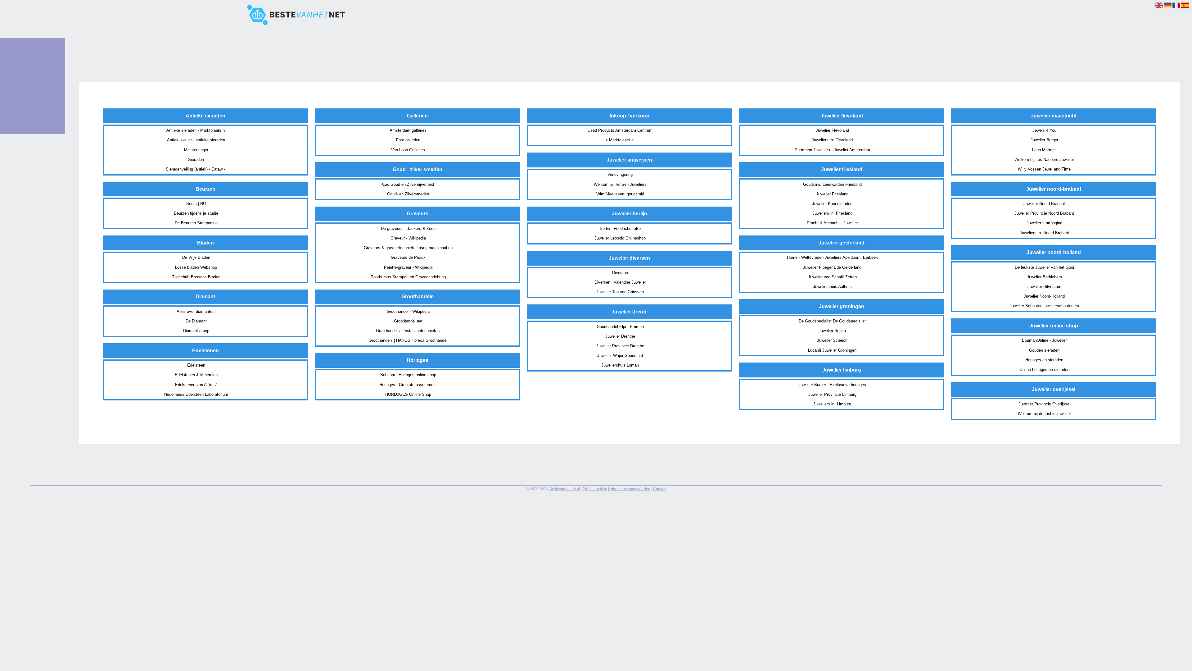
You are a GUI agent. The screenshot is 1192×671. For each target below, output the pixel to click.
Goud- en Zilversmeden (408, 194)
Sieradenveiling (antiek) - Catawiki (196, 169)
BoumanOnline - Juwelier (1044, 340)
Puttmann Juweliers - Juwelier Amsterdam (832, 150)
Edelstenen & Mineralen (196, 374)
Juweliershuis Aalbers (832, 286)
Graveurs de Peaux (408, 257)
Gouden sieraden (1044, 350)
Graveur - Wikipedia (408, 238)
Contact (659, 489)
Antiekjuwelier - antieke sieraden (196, 140)
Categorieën (22, 68)
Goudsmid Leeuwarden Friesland (832, 184)
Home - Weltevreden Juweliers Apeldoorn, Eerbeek (832, 257)
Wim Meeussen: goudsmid (620, 194)
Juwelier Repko (832, 330)
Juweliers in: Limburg (832, 404)
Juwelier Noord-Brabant (1044, 203)
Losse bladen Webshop (196, 267)
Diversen (620, 272)
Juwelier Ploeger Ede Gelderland (832, 267)
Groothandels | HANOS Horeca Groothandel (408, 340)
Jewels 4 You (1044, 130)
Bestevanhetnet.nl (564, 489)
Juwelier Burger (1044, 140)
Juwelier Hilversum (1044, 286)
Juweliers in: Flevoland (832, 140)
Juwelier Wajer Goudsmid (620, 355)
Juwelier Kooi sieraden (832, 203)
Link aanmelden (25, 80)
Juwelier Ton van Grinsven (620, 292)
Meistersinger (196, 150)
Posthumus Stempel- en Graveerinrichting (408, 277)
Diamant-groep (196, 330)
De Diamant (196, 321)
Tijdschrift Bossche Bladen (196, 277)
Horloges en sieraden (1044, 360)
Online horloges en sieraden (1044, 369)
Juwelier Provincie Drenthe (620, 346)
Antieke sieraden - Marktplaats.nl (196, 130)
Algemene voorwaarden (630, 489)
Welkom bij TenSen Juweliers (620, 184)
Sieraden (196, 159)
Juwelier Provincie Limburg (832, 394)
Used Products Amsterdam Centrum (620, 130)
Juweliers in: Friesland (832, 213)
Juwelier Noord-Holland (1044, 296)
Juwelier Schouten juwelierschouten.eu (1044, 306)
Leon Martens (1044, 150)
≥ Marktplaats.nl (620, 140)
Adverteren (21, 104)
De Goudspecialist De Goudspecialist (832, 321)
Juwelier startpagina (1044, 223)
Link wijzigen (22, 91)
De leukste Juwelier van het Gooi (1044, 267)
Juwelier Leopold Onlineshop (620, 238)
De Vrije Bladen (196, 257)
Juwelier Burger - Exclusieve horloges (832, 384)
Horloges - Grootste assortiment (408, 384)
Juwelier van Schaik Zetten (832, 277)
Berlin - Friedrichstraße (620, 228)
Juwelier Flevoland (832, 130)
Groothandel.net (408, 321)
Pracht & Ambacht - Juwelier (832, 223)
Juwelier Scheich (832, 340)
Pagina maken (595, 489)
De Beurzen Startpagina (196, 223)
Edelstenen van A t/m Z (196, 384)
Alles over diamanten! (196, 311)
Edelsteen (196, 365)
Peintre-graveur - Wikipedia (408, 267)
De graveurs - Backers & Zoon (408, 228)
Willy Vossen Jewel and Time (1044, 169)
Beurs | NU (196, 203)
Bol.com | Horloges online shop (408, 374)
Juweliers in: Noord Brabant (1044, 233)
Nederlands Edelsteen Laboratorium (196, 394)
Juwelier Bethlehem (1044, 277)
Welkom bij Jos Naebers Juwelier (1044, 159)
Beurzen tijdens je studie (196, 213)
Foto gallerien (408, 140)
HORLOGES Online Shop (408, 394)
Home (12, 43)
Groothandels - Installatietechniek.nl (408, 330)
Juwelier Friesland (832, 194)
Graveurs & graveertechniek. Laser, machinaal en (408, 247)
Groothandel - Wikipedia (408, 311)
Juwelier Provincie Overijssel (1044, 404)
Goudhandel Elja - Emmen (620, 326)
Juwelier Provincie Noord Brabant (1044, 213)
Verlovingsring (620, 174)
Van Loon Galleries (408, 150)
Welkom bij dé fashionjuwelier (1044, 413)
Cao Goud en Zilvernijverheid (408, 184)
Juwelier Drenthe (620, 336)
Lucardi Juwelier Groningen (832, 350)
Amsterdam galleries (408, 130)
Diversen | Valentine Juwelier (620, 282)
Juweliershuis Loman (620, 365)
